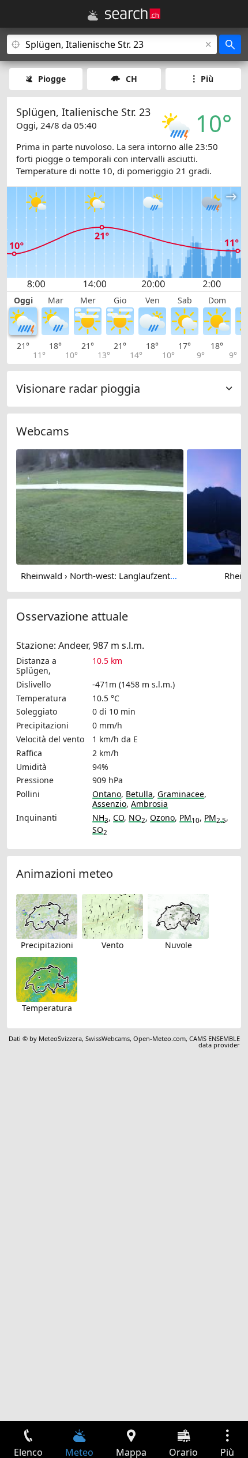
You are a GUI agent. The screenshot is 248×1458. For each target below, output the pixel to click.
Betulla (139, 793)
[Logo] (132, 14)
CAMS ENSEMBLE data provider (214, 1041)
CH (131, 78)
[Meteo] (93, 15)
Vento (112, 945)
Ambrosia (149, 803)
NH (100, 817)
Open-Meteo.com (159, 1038)
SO (99, 829)
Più (207, 78)
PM (189, 817)
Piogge (52, 78)
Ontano (106, 793)
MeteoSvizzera (60, 1038)
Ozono (162, 817)
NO (137, 817)
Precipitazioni (47, 945)
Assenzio (109, 803)
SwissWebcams (107, 1038)
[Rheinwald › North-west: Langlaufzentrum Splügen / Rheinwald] (99, 506)
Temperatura (47, 1007)
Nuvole (178, 945)
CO (118, 817)
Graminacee (180, 793)
